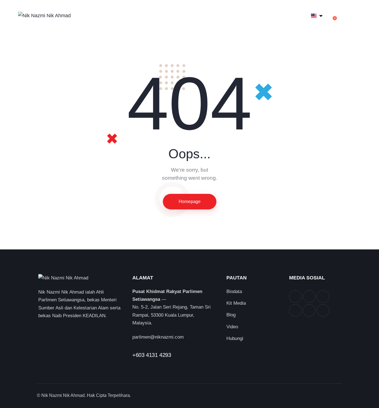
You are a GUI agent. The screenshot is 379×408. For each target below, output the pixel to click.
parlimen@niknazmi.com (158, 337)
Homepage (190, 201)
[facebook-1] (295, 296)
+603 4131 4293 (151, 355)
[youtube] (309, 310)
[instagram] (323, 296)
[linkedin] (295, 310)
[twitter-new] (309, 296)
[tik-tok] (323, 310)
